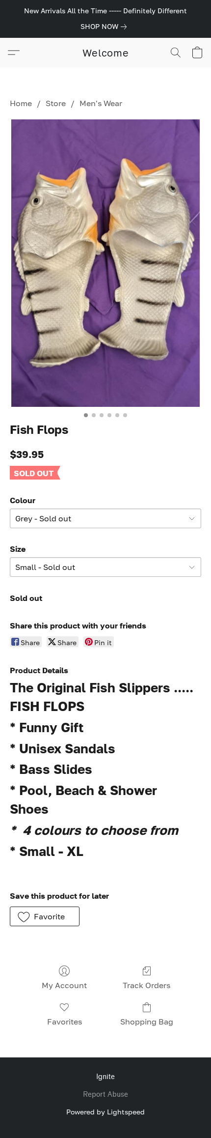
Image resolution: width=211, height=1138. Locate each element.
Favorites (64, 1021)
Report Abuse (105, 1094)
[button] (105, 52)
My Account (64, 985)
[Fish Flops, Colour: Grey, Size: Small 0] (105, 263)
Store (56, 103)
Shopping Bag (146, 1021)
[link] (105, 26)
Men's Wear (100, 103)
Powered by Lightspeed (105, 1112)
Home (21, 103)
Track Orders (146, 985)
